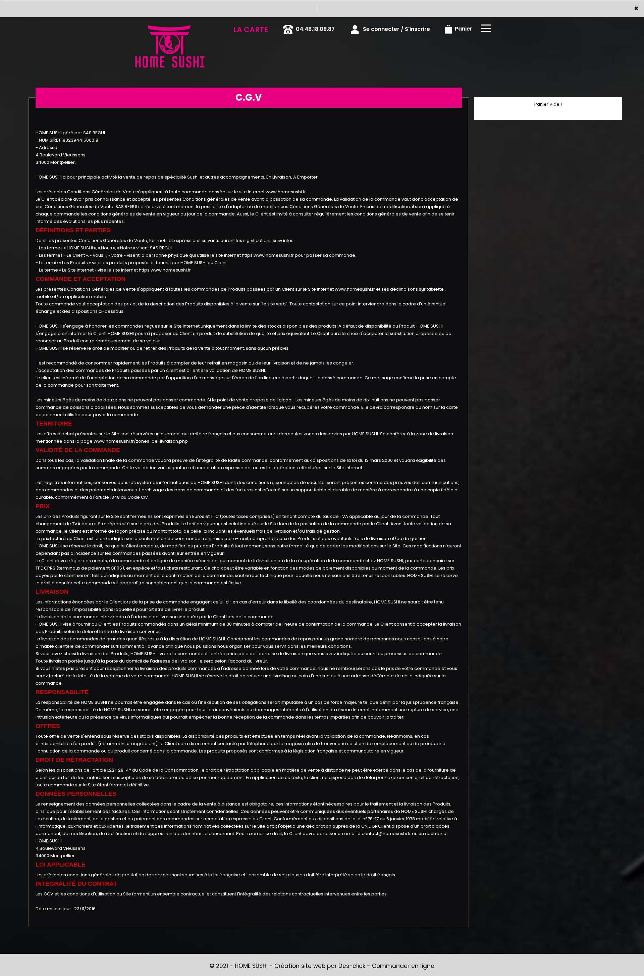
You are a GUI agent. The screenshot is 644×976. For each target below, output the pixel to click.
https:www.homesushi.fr (268, 255)
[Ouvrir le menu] (486, 28)
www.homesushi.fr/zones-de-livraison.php (141, 441)
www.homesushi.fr (286, 192)
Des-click (351, 966)
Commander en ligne (403, 966)
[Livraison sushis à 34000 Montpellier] (169, 26)
